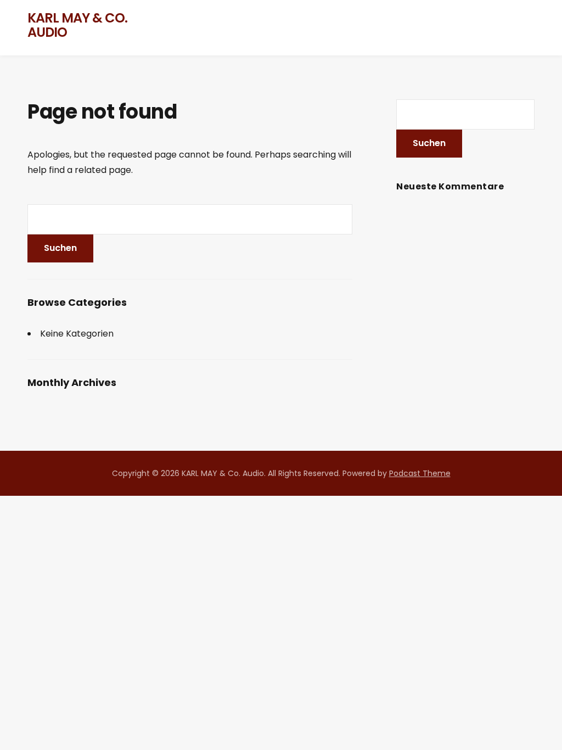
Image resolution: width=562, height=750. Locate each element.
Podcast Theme (420, 473)
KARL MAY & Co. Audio (77, 25)
